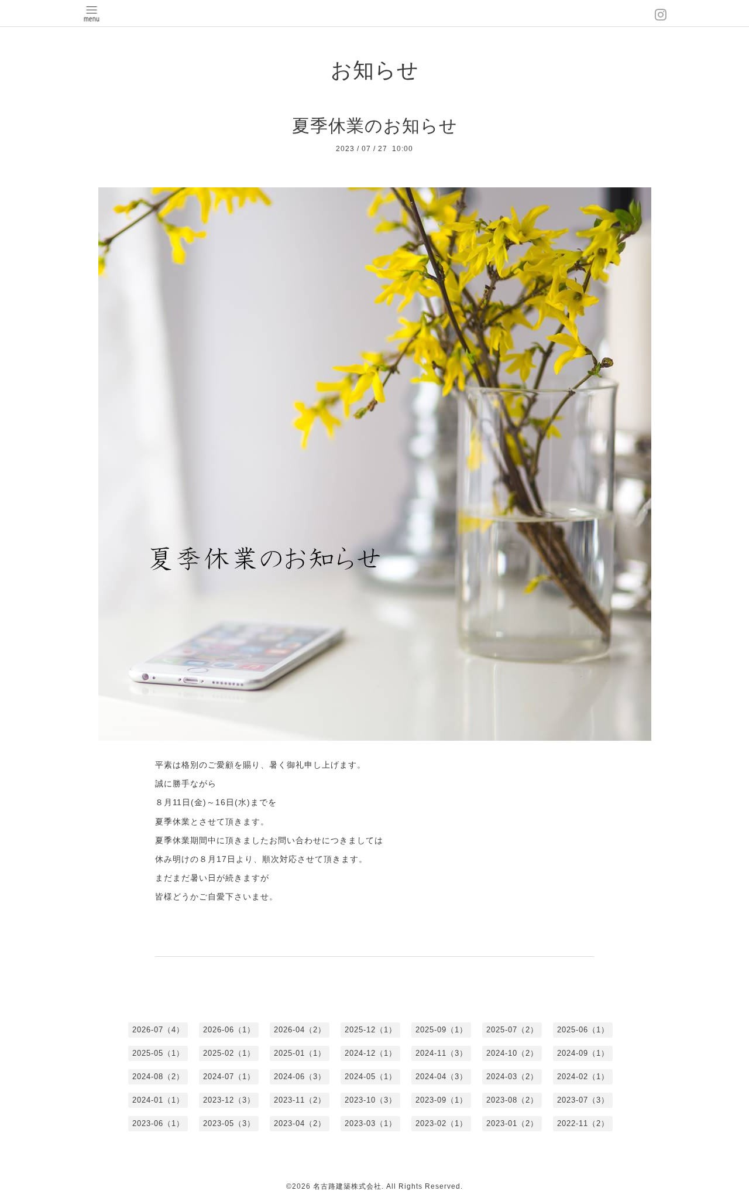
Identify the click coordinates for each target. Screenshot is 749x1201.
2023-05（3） (229, 1123)
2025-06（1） (583, 1029)
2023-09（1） (441, 1100)
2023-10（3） (371, 1100)
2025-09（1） (441, 1029)
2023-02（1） (441, 1123)
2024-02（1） (583, 1076)
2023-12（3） (229, 1100)
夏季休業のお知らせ (375, 125)
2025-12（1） (371, 1029)
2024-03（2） (512, 1076)
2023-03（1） (371, 1123)
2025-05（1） (158, 1053)
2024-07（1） (229, 1076)
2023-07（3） (583, 1100)
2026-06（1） (229, 1029)
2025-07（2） (512, 1029)
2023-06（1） (158, 1123)
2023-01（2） (512, 1123)
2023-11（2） (300, 1100)
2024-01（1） (158, 1100)
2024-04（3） (441, 1076)
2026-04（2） (300, 1029)
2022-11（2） (583, 1123)
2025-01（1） (300, 1053)
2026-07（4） (158, 1029)
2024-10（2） (512, 1053)
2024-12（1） (371, 1053)
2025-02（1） (229, 1053)
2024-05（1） (371, 1076)
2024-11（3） (441, 1053)
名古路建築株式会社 (347, 1186)
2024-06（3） (300, 1076)
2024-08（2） (158, 1076)
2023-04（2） (300, 1123)
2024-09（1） (583, 1053)
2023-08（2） (512, 1100)
